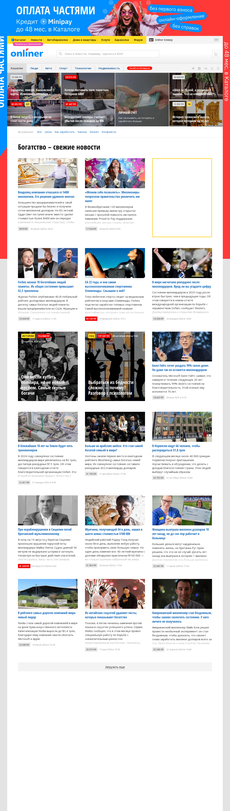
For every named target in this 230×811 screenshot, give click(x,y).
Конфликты (109, 132)
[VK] (206, 68)
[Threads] (218, 68)
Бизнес (94, 132)
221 (27, 104)
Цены (48, 132)
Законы (82, 132)
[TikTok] (212, 68)
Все (39, 132)
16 (189, 104)
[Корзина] (215, 53)
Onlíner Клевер (164, 40)
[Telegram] (193, 68)
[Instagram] (199, 68)
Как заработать (65, 132)
